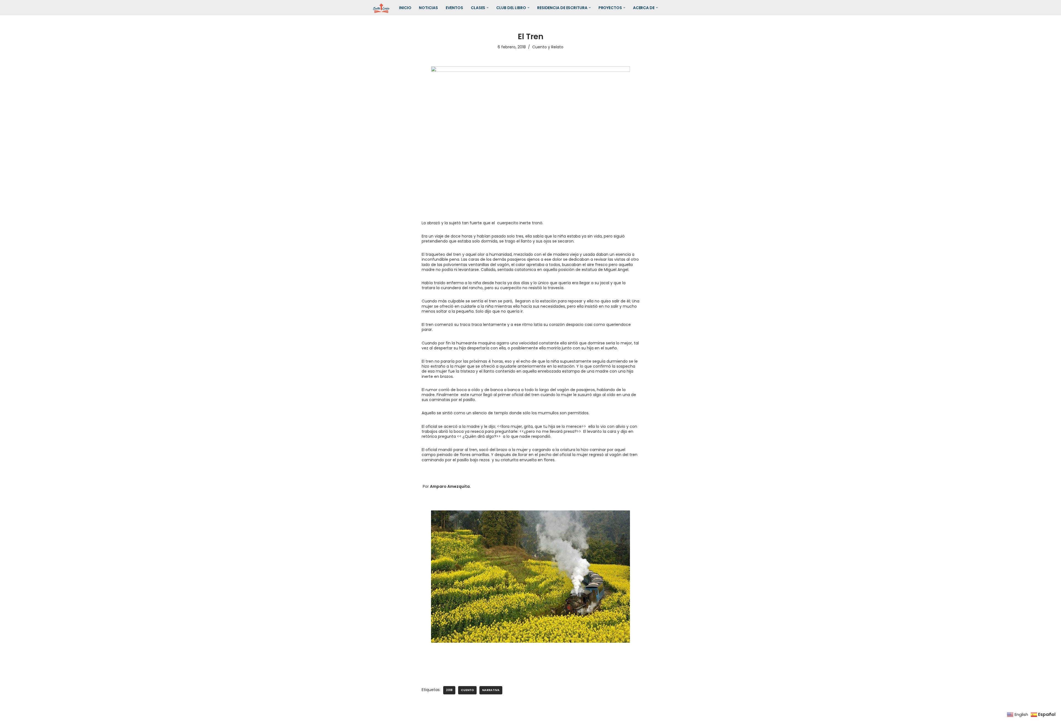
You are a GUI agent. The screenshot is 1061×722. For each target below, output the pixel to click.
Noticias (428, 7)
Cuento (467, 690)
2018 (449, 690)
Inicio (405, 7)
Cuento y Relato (547, 47)
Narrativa (491, 690)
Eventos (454, 7)
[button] (488, 8)
